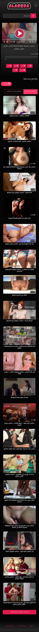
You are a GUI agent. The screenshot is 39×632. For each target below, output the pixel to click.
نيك (14, 70)
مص (8, 66)
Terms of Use (10, 626)
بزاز (29, 66)
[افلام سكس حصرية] (19, 6)
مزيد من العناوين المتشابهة (19, 612)
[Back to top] (33, 626)
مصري (21, 70)
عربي (22, 66)
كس (15, 66)
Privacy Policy (21, 626)
